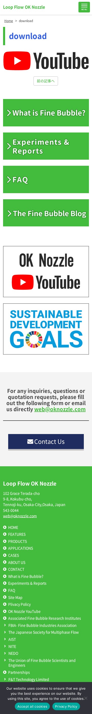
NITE (12, 646)
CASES (13, 555)
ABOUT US (16, 562)
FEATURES (17, 534)
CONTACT (16, 569)
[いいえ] (85, 698)
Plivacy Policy (19, 604)
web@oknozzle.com (60, 409)
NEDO (13, 653)
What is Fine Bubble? (25, 576)
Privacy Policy (66, 706)
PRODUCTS (17, 541)
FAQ (11, 590)
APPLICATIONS (20, 548)
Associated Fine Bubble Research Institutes (44, 618)
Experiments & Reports (27, 583)
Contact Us (49, 441)
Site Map (15, 597)
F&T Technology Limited (28, 679)
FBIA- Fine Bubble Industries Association (42, 625)
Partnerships (19, 672)
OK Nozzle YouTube (24, 611)
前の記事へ (46, 81)
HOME (13, 527)
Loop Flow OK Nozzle (24, 7)
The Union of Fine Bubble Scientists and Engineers (42, 663)
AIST (12, 639)
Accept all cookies (32, 706)
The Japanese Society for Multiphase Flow (43, 632)
